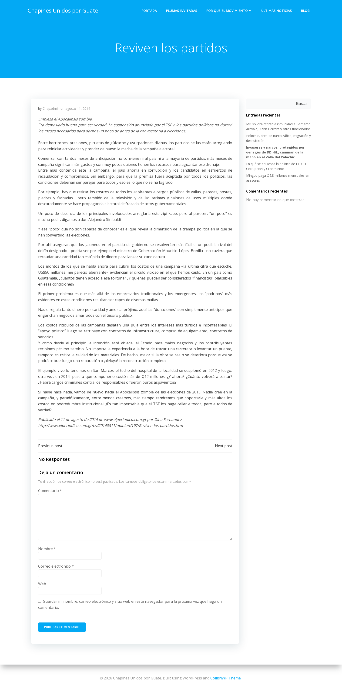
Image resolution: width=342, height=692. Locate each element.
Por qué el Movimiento (227, 10)
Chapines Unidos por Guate (63, 10)
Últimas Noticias (276, 10)
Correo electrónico (56, 566)
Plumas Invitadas (181, 10)
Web (42, 583)
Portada (149, 10)
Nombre (47, 548)
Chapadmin (51, 108)
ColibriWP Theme (225, 678)
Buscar (302, 104)
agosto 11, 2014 (77, 108)
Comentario (50, 490)
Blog (305, 10)
